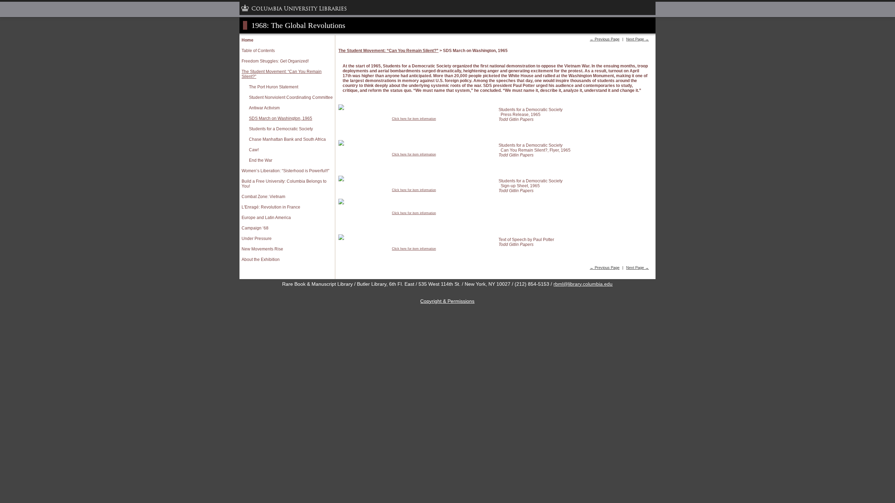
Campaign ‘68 (255, 228)
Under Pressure (257, 238)
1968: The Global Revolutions (298, 25)
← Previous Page (605, 39)
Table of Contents (258, 50)
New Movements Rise (262, 249)
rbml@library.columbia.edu (583, 284)
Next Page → (637, 39)
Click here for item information (414, 119)
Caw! (254, 149)
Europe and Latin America (266, 217)
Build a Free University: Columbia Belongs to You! (284, 184)
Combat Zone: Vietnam (263, 196)
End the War (260, 160)
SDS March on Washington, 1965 (280, 118)
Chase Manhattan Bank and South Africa (287, 139)
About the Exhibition (261, 259)
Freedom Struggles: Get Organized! (275, 61)
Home (247, 40)
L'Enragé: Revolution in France (271, 207)
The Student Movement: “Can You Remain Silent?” (282, 74)
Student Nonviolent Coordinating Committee (291, 97)
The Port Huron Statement (273, 87)
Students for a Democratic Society (281, 128)
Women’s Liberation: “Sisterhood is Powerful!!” (285, 170)
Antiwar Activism (264, 107)
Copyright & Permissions (447, 301)
